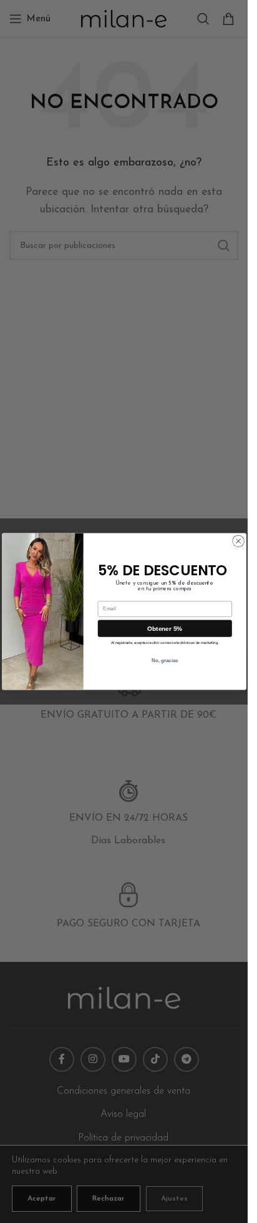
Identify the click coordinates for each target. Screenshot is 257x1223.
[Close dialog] (238, 541)
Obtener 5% (164, 628)
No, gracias (164, 660)
